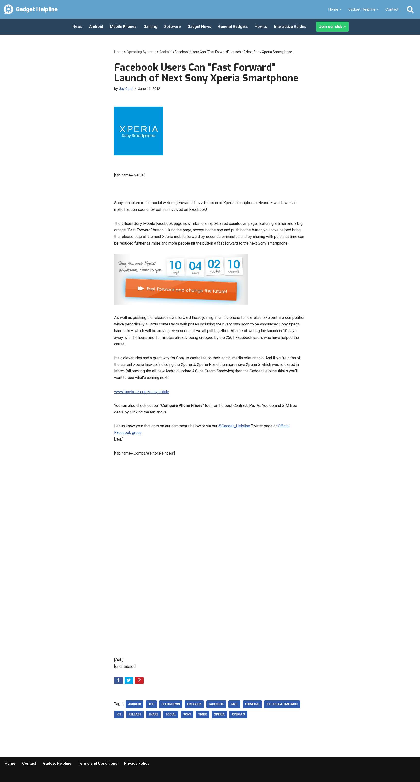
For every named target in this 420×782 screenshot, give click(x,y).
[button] (340, 9)
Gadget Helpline (57, 763)
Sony (187, 714)
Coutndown (171, 704)
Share (153, 714)
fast (234, 704)
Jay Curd (126, 89)
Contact (391, 9)
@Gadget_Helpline (234, 426)
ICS (119, 714)
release (135, 714)
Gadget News (199, 26)
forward (252, 704)
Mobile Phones (123, 26)
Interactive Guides (290, 26)
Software (172, 26)
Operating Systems (141, 52)
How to (261, 26)
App (151, 704)
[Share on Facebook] (119, 681)
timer (202, 714)
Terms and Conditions (97, 763)
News (77, 26)
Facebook (216, 704)
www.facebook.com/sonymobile (141, 391)
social (171, 714)
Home (118, 52)
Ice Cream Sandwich (282, 704)
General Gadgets (233, 26)
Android (96, 26)
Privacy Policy (136, 763)
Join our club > (332, 26)
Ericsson (194, 704)
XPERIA (219, 714)
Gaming (150, 26)
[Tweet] (129, 681)
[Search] (410, 9)
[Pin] (140, 681)
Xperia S (238, 714)
